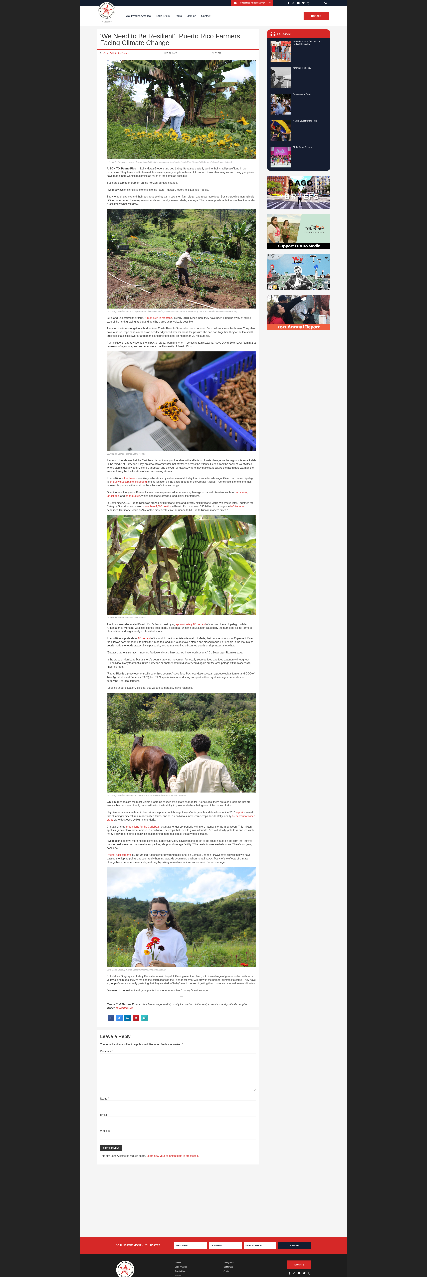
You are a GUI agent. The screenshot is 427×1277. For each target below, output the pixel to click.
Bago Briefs (163, 16)
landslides (113, 496)
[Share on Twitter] (119, 1020)
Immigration (229, 1262)
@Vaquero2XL (124, 1008)
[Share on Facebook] (111, 1020)
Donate (316, 16)
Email (104, 1114)
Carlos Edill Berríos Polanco (116, 53)
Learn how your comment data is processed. (173, 1155)
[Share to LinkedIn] (127, 1020)
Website (105, 1130)
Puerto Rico (180, 1271)
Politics (178, 1262)
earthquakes (132, 496)
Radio (178, 16)
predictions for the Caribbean (143, 826)
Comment (106, 1051)
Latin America (181, 1267)
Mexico (178, 1275)
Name (104, 1098)
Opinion (191, 16)
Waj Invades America (138, 16)
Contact (205, 16)
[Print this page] (144, 1020)
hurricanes (241, 492)
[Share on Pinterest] (136, 1020)
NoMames (228, 1267)
